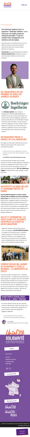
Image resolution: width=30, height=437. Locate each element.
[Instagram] (10, 368)
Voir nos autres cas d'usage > (6, 24)
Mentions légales (23, 423)
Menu (23, 5)
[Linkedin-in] (7, 368)
